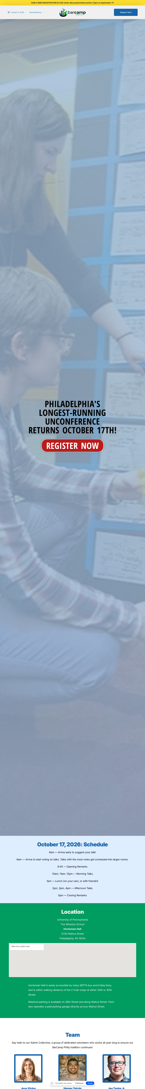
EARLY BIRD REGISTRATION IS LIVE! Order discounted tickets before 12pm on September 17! (72, 3)
